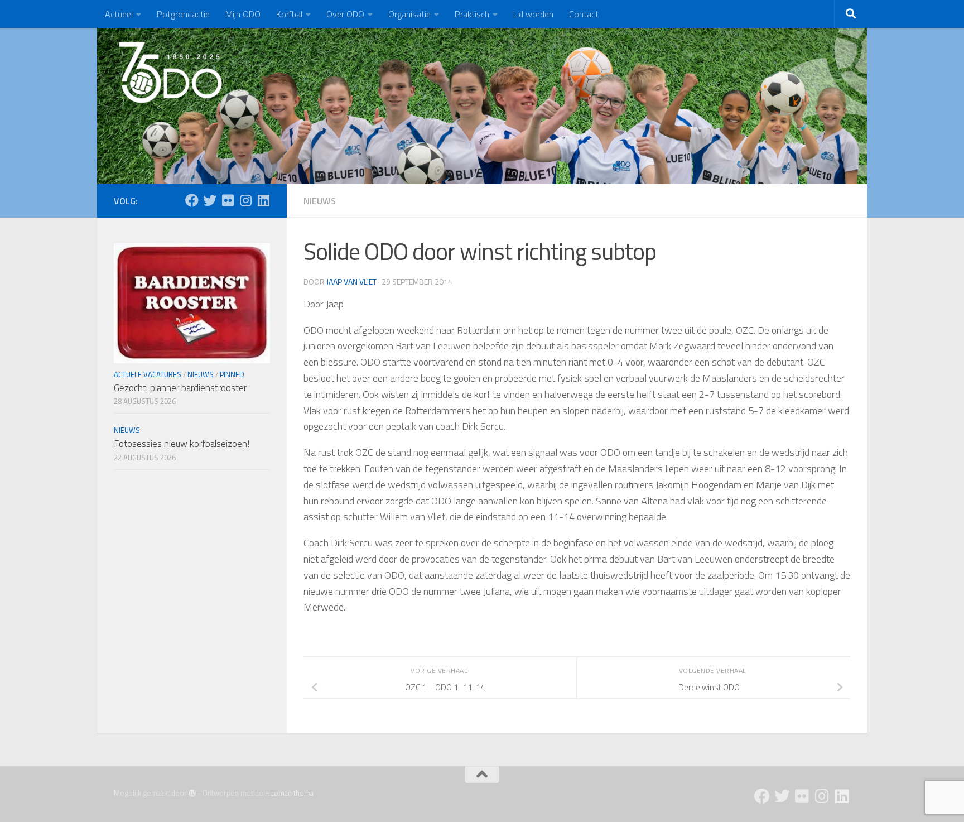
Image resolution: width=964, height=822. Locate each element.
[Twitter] (209, 200)
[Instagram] (245, 200)
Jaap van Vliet (351, 281)
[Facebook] (192, 200)
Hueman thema (289, 793)
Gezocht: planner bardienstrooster (180, 388)
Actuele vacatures (147, 374)
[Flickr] (227, 200)
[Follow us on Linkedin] (263, 200)
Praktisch (472, 14)
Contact (584, 14)
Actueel (119, 14)
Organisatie (409, 14)
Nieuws (319, 201)
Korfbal (289, 14)
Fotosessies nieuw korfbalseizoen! (181, 443)
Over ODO (345, 14)
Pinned (232, 374)
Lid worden (533, 14)
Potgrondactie (183, 14)
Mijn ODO (243, 14)
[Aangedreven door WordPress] (192, 793)
